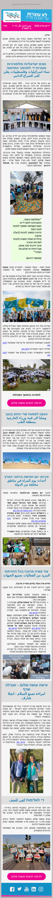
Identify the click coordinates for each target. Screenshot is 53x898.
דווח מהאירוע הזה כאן (22, 510)
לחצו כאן (15, 4)
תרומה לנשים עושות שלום (26, 402)
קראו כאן (21, 742)
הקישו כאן (33, 613)
